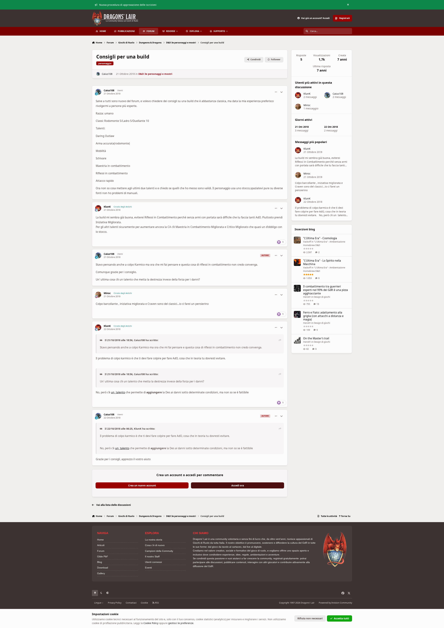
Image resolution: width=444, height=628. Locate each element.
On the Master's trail (316, 338)
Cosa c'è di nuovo (155, 545)
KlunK (107, 206)
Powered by (335, 602)
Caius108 (107, 74)
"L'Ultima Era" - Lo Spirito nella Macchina (322, 262)
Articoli (100, 545)
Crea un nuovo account (142, 485)
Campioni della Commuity (159, 551)
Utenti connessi (153, 562)
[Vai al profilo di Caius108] (98, 74)
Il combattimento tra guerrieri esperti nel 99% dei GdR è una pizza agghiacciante (325, 290)
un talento (118, 392)
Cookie (144, 602)
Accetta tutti (341, 618)
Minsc (107, 293)
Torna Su (345, 516)
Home (100, 539)
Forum (100, 551)
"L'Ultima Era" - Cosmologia (320, 238)
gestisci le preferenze (180, 623)
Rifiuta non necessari (310, 618)
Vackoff (307, 241)
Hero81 (307, 296)
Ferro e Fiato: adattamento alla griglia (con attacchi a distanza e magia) (323, 316)
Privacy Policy (114, 602)
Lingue (98, 602)
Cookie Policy (150, 623)
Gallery (101, 573)
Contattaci (131, 602)
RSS (157, 602)
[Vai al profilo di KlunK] (98, 208)
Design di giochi (322, 296)
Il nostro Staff (152, 556)
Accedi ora (237, 485)
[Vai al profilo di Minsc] (98, 295)
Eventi (148, 567)
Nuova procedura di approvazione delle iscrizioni (127, 4)
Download (102, 567)
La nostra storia (153, 539)
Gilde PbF (102, 556)
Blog (99, 562)
